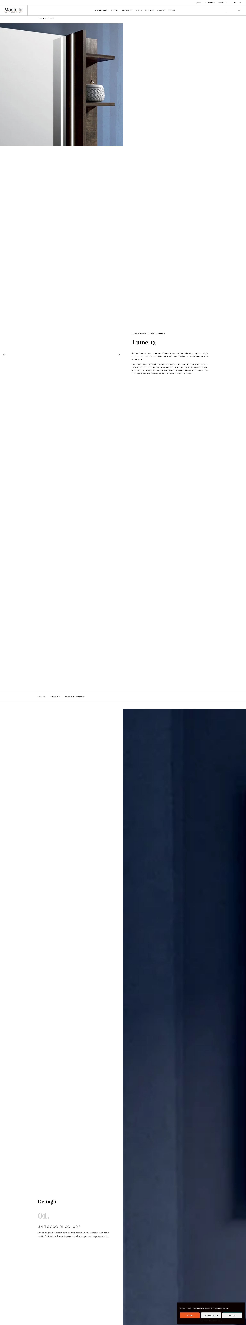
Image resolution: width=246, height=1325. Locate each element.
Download (222, 2)
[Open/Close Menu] (239, 10)
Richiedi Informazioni (74, 696)
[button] (4, 354)
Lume (45, 19)
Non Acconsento (211, 1315)
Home (40, 19)
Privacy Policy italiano (215, 1320)
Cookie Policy (204, 1320)
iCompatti (144, 333)
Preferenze (232, 1315)
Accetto (190, 1315)
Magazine (197, 2)
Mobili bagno (158, 333)
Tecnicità (55, 696)
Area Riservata (209, 2)
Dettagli (42, 696)
